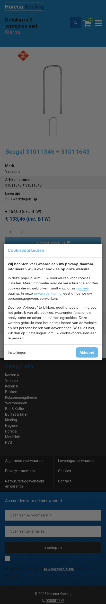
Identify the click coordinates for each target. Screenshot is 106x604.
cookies (82, 288)
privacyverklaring (47, 293)
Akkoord (87, 352)
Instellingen (17, 352)
